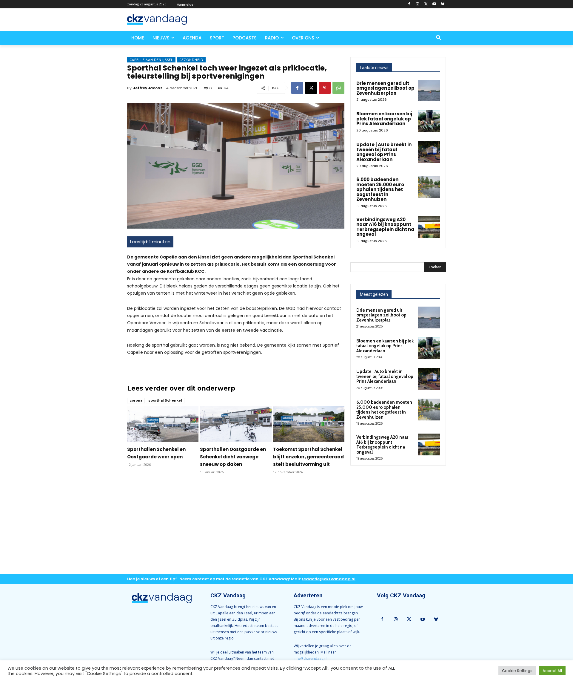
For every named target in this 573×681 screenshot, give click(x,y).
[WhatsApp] (338, 88)
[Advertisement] (235, 529)
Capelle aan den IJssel (151, 60)
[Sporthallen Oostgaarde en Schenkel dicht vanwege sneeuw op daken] (235, 424)
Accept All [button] (552, 671)
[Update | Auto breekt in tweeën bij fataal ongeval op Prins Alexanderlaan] (429, 152)
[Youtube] (434, 4)
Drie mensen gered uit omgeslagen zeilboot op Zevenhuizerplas (385, 88)
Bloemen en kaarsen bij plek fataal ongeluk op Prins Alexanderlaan (384, 119)
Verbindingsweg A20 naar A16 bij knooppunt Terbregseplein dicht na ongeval (385, 227)
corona (136, 400)
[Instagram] (417, 4)
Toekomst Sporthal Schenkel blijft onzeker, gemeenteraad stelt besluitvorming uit (308, 456)
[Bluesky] (442, 4)
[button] (439, 38)
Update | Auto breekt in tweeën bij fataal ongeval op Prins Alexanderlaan (384, 152)
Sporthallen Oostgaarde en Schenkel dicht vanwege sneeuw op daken (233, 456)
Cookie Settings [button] (517, 671)
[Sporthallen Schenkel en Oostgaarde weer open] (162, 424)
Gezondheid (191, 60)
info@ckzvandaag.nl (310, 658)
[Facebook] (409, 4)
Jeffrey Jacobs (147, 88)
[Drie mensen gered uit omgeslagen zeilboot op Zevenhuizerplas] (429, 91)
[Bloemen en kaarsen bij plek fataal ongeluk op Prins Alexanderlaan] (429, 121)
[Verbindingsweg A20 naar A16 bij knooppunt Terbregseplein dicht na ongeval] (429, 227)
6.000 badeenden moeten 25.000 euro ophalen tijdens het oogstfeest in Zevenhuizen (380, 189)
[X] (426, 4)
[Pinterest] (325, 88)
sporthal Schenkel (165, 400)
